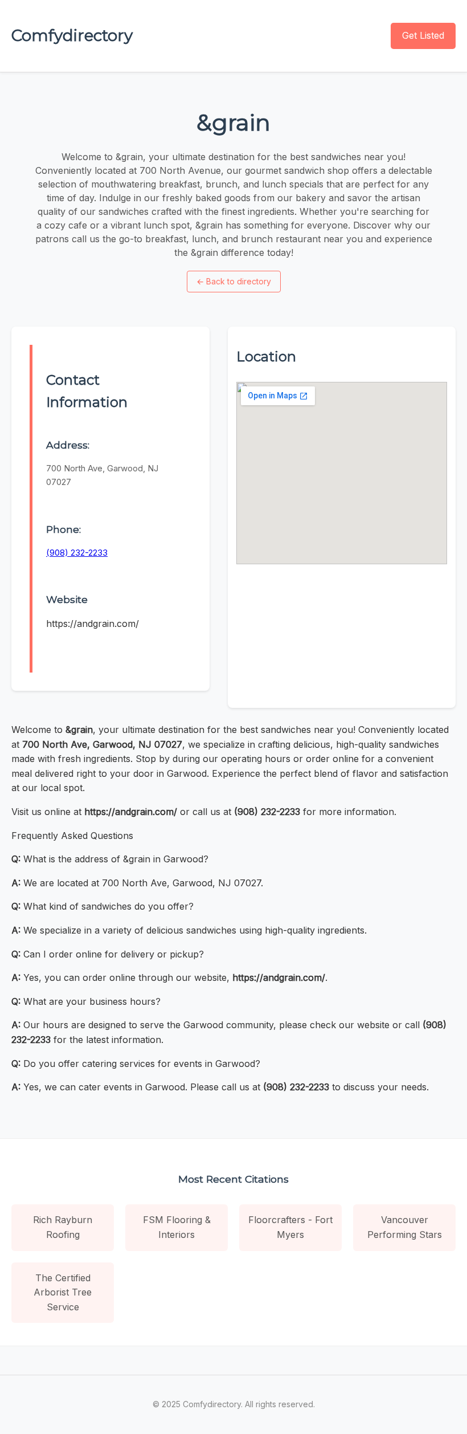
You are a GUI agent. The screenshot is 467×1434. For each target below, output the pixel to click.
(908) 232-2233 (77, 552)
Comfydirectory (72, 35)
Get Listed (423, 35)
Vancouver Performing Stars (404, 1227)
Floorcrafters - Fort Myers (290, 1227)
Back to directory (233, 281)
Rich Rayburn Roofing (62, 1227)
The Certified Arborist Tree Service (63, 1292)
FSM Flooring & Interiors (177, 1227)
